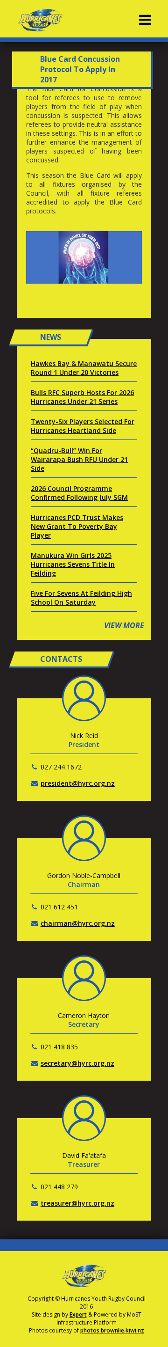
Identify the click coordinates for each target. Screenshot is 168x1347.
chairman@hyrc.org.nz (78, 923)
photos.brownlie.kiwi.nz (112, 1330)
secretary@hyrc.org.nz (77, 1063)
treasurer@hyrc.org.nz (77, 1203)
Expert (78, 1314)
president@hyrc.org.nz (78, 783)
